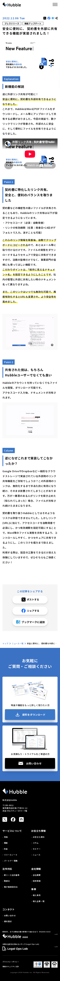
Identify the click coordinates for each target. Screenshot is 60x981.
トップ (5, 643)
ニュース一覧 (18, 643)
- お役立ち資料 (37, 837)
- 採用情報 (36, 881)
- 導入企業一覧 (37, 901)
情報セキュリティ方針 (10, 966)
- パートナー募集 (10, 860)
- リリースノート (10, 854)
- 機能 (5, 842)
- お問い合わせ (9, 915)
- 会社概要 (36, 875)
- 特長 (5, 837)
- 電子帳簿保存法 (10, 887)
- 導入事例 (36, 895)
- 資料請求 (7, 921)
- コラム (35, 842)
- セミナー (36, 848)
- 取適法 (6, 881)
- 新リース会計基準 (11, 875)
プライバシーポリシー (10, 962)
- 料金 (5, 848)
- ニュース (35, 854)
